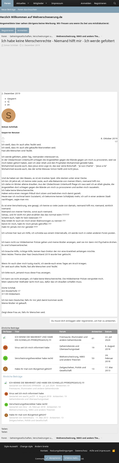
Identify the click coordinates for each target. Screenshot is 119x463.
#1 (8, 104)
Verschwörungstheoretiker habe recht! (34, 358)
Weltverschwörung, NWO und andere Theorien (72, 358)
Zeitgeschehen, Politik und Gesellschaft (28, 420)
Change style (26, 446)
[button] (28, 3)
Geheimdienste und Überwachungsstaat (69, 347)
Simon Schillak (11, 45)
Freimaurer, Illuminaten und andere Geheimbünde (73, 338)
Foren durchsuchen (27, 9)
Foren (7, 3)
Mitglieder (38, 3)
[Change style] (109, 1)
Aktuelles (21, 3)
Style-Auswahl (11, 446)
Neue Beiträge (8, 9)
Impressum (57, 3)
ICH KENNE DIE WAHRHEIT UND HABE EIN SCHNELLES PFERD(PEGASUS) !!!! (34, 338)
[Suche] (115, 3)
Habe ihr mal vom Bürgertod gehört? (33, 368)
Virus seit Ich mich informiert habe (32, 347)
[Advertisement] (59, 70)
